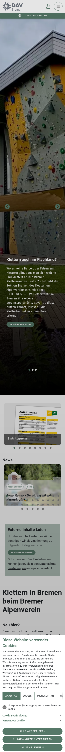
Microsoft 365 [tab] (45, 695)
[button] (32, 715)
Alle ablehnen (32, 747)
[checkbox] (32, 707)
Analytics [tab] (11, 695)
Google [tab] (27, 695)
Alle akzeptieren (33, 731)
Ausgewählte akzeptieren (32, 739)
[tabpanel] (32, 713)
